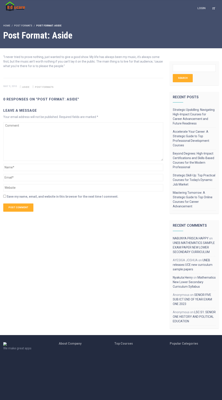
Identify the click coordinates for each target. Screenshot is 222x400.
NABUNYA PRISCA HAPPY (191, 238)
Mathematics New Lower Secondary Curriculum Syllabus (194, 282)
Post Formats (23, 25)
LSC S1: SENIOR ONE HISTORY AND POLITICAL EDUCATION (194, 316)
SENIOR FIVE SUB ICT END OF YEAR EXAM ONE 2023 (192, 299)
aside (25, 87)
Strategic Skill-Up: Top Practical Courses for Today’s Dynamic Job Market (194, 180)
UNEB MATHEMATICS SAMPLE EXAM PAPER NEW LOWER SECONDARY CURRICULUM (194, 247)
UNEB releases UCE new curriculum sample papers (192, 264)
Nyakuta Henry (183, 277)
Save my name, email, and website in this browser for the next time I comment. (62, 196)
